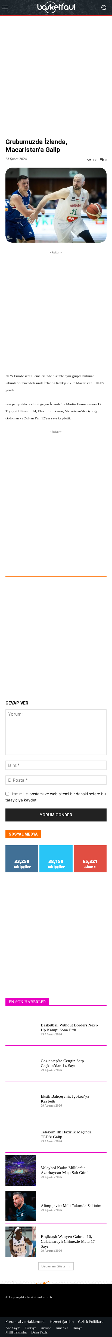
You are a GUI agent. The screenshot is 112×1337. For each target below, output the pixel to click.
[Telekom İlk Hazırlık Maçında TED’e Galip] (20, 1135)
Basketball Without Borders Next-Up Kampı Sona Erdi (69, 1027)
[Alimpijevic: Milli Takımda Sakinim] (20, 1206)
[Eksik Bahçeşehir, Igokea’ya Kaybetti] (20, 1099)
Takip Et (22, 847)
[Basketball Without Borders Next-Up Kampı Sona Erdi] (20, 1028)
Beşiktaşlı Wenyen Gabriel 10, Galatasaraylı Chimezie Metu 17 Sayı (68, 1241)
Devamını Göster (54, 1266)
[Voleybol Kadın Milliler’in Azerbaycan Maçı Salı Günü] (20, 1170)
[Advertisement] (56, 81)
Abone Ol (90, 847)
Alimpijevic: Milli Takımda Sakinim (71, 1206)
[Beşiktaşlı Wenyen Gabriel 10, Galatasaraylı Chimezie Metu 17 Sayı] (20, 1242)
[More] (67, 561)
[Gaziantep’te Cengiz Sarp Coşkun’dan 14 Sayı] (20, 1063)
